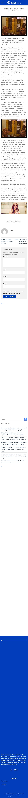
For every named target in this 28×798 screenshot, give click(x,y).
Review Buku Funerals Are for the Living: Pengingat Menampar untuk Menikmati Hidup (13, 433)
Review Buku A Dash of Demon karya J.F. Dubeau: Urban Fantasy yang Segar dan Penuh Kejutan (14, 443)
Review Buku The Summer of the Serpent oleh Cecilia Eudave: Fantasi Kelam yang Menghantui (13, 438)
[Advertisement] (12, 606)
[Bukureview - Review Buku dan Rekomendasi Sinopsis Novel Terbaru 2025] (14, 3)
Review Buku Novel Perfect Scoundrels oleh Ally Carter (7, 241)
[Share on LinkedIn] (20, 222)
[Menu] (2, 2)
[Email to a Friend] (15, 222)
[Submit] (25, 419)
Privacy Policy (13, 793)
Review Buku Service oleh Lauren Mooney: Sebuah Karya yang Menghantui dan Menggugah (14, 429)
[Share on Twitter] (12, 222)
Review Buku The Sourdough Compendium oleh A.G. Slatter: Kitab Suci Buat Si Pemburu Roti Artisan (13, 449)
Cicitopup (3, 784)
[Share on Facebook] (10, 222)
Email (4, 276)
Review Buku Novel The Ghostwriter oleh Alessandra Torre (21, 241)
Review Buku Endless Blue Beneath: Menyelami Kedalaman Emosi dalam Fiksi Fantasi (13, 461)
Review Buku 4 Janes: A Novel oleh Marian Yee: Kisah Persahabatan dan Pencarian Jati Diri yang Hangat (13, 456)
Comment (5, 256)
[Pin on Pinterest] (18, 222)
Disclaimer (6, 793)
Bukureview (4, 754)
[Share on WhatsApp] (7, 222)
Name (4, 269)
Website (5, 283)
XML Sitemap (21, 793)
